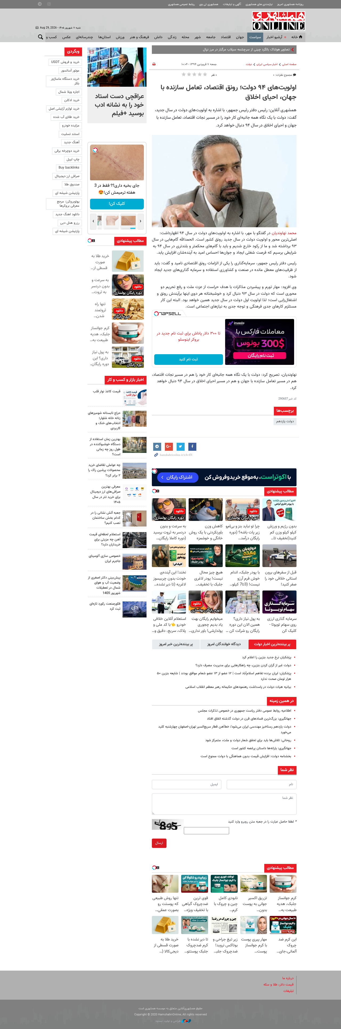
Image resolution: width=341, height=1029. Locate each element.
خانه (294, 37)
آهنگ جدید (71, 142)
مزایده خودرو (70, 125)
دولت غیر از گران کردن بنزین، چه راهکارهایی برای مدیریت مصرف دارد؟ (243, 665)
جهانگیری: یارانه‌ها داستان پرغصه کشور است (261, 748)
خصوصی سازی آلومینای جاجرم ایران (104, 558)
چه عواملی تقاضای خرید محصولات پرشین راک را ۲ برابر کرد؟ (104, 470)
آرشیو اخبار (274, 37)
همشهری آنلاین (276, 21)
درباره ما (288, 978)
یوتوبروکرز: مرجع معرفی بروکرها (68, 204)
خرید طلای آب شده (66, 117)
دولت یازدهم (285, 421)
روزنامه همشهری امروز (290, 4)
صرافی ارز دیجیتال (67, 176)
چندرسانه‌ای (84, 37)
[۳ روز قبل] (135, 540)
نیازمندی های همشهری (259, 4)
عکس (66, 37)
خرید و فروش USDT (65, 62)
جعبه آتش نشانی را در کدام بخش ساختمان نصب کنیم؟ (105, 518)
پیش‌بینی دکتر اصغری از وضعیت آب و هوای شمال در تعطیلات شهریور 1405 (104, 585)
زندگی (172, 37)
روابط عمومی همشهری (181, 4)
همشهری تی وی (208, 4)
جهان (240, 37)
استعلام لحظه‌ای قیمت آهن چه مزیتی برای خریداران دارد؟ (104, 539)
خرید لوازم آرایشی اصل (64, 108)
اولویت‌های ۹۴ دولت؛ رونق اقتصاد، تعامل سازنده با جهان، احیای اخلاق (229, 92)
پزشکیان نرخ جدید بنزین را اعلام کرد (266, 657)
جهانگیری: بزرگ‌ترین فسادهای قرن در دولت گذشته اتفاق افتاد (249, 718)
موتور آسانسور (70, 70)
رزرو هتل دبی (69, 223)
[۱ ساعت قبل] (117, 67)
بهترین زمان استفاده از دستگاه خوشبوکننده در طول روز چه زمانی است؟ (105, 447)
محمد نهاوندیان (284, 233)
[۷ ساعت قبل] (135, 419)
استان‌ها (104, 37)
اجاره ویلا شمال (68, 92)
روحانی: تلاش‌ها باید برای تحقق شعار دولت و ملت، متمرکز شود (248, 740)
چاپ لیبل (73, 159)
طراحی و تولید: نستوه (168, 1021)
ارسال (159, 843)
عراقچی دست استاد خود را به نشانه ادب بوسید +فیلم (119, 105)
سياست (255, 37)
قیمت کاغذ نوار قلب (106, 391)
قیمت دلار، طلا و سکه (278, 984)
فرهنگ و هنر (139, 37)
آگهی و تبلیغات (232, 4)
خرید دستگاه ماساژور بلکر (65, 81)
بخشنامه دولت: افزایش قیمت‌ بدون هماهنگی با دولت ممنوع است (246, 756)
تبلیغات (288, 991)
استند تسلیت (70, 134)
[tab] (272, 644)
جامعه (211, 37)
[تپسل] (156, 313)
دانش (158, 37)
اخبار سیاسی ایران (267, 64)
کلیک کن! (117, 204)
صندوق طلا (71, 184)
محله (185, 37)
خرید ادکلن (71, 100)
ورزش (120, 37)
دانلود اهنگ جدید (67, 214)
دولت (249, 64)
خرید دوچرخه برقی (67, 151)
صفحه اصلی (289, 64)
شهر (197, 37)
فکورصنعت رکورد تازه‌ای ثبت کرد (105, 606)
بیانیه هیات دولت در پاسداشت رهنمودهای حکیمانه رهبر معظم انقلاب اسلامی (238, 687)
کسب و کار (49, 37)
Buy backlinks (69, 167)
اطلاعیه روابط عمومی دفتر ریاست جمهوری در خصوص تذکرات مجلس (244, 710)
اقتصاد (226, 37)
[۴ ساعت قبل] (135, 397)
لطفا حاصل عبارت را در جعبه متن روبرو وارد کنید (262, 821)
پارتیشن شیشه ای (67, 193)
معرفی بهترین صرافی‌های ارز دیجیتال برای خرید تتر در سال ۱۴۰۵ (105, 494)
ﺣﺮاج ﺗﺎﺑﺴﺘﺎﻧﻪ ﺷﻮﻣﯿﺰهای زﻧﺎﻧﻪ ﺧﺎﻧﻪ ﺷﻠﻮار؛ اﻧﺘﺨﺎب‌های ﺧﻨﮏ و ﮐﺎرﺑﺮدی (104, 420)
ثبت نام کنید (188, 359)
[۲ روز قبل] (135, 492)
